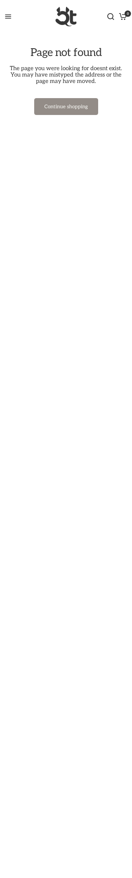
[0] (121, 16)
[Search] (110, 16)
